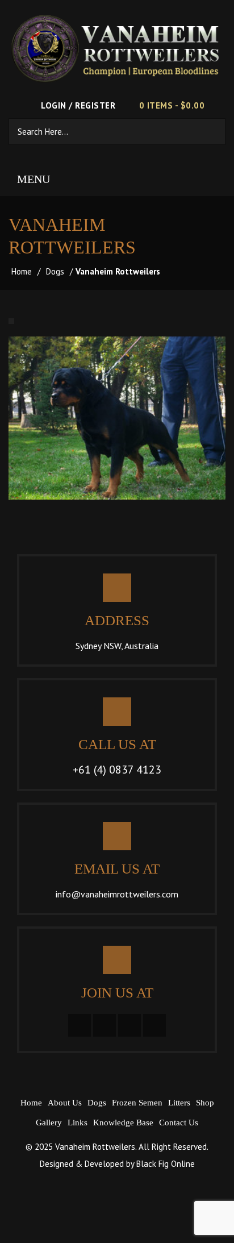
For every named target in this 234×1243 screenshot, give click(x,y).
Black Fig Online (165, 1163)
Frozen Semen (137, 1102)
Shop (205, 1102)
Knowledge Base (123, 1122)
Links (77, 1122)
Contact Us (178, 1122)
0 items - (171, 105)
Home (21, 271)
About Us (65, 1102)
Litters (179, 1102)
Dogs (55, 271)
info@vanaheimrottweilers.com (117, 894)
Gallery (49, 1122)
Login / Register (77, 105)
